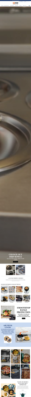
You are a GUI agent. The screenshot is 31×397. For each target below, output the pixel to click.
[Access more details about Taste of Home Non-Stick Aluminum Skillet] (10, 392)
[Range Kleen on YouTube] (24, 1)
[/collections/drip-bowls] (15, 135)
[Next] (20, 0)
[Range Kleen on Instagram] (20, 1)
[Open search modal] (1, 5)
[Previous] (10, 0)
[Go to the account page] (28, 5)
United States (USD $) (28, 1)
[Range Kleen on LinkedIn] (21, 1)
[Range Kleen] (15, 3)
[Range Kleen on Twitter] (23, 1)
